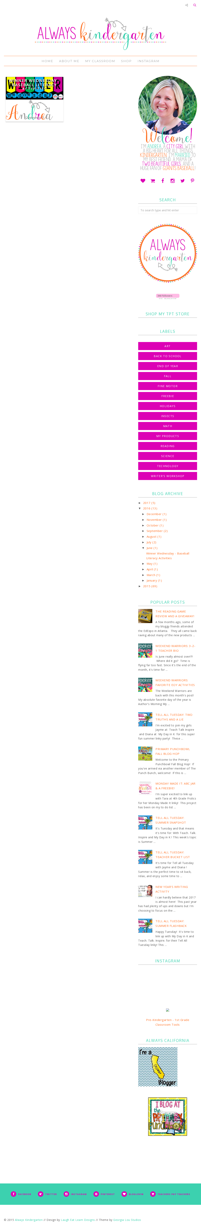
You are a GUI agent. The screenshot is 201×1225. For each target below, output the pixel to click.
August (152, 536)
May (150, 563)
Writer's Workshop (168, 476)
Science (167, 456)
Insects (167, 416)
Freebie (167, 396)
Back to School (168, 356)
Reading (168, 446)
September (155, 531)
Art (167, 346)
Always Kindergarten (29, 1220)
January (152, 580)
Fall (168, 376)
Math (167, 426)
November (155, 520)
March (151, 575)
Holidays (167, 406)
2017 (147, 503)
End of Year (167, 366)
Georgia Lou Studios (127, 1220)
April (150, 569)
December (155, 514)
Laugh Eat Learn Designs (78, 1220)
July (150, 542)
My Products (167, 436)
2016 (147, 508)
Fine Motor (168, 386)
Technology (167, 466)
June (150, 548)
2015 (147, 586)
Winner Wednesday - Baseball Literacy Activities (34, 84)
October (153, 525)
